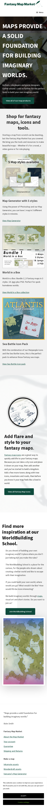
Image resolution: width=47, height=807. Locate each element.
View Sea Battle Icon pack (14, 364)
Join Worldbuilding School (20, 611)
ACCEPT (23, 796)
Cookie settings (23, 802)
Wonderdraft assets (12, 769)
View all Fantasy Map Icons (19, 491)
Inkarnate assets (11, 764)
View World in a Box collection (15, 292)
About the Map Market (14, 736)
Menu (41, 12)
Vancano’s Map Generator (15, 773)
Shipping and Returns (13, 751)
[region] (23, 792)
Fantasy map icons (12, 455)
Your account (9, 741)
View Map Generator (11, 220)
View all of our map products (18, 100)
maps (39, 596)
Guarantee (8, 746)
